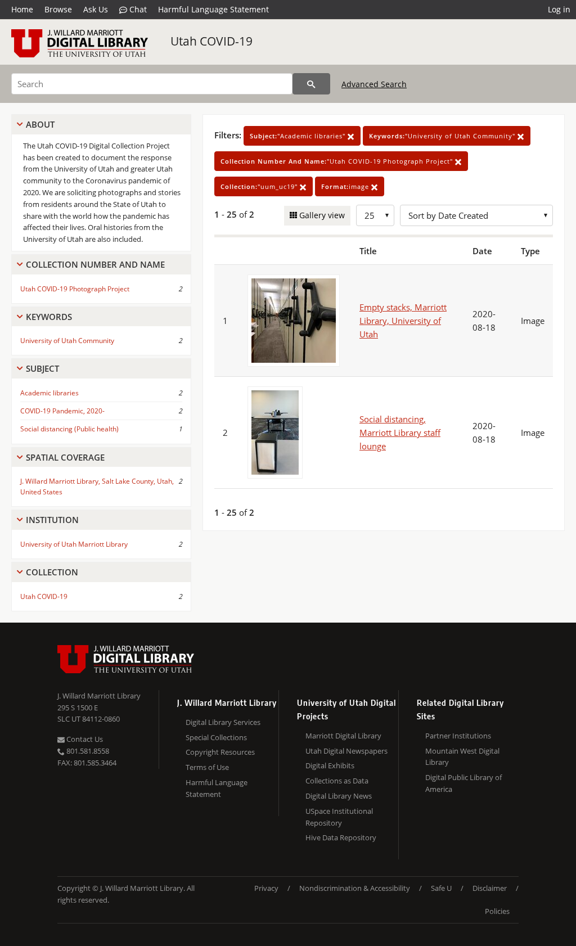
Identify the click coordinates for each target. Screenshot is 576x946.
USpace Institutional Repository (339, 817)
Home (22, 9)
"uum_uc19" (260, 186)
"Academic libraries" (299, 136)
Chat (137, 9)
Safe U (441, 888)
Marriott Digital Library (343, 736)
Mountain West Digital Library (462, 757)
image (346, 186)
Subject (42, 368)
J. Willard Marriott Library (99, 696)
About (40, 124)
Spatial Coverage (65, 457)
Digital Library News (338, 796)
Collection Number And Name (95, 264)
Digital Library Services (223, 722)
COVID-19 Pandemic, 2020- (62, 411)
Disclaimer (489, 888)
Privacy (266, 888)
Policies (497, 911)
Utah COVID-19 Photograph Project (74, 289)
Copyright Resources (220, 752)
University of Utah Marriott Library (74, 544)
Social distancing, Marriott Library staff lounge (399, 432)
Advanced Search (374, 84)
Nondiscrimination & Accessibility (354, 888)
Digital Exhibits (329, 765)
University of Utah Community (67, 340)
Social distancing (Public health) (69, 429)
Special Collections (216, 737)
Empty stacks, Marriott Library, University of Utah (403, 320)
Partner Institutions (458, 736)
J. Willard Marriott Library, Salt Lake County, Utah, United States (97, 486)
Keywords (49, 316)
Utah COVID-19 (211, 41)
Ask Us (95, 9)
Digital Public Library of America (463, 783)
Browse (58, 9)
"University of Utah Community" (443, 136)
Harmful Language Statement (213, 9)
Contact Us (84, 739)
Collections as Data (336, 781)
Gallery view (321, 215)
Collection (52, 572)
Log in (559, 9)
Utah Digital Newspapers (346, 751)
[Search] (311, 83)
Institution (52, 519)
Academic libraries (49, 393)
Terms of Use (207, 767)
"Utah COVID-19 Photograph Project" (337, 161)
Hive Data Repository (340, 837)
